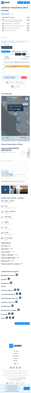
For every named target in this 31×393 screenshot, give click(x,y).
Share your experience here (22, 323)
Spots (15, 353)
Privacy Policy (12, 379)
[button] (25, 153)
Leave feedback (8, 47)
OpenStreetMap (22, 135)
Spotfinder (15, 356)
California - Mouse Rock (15, 106)
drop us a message (21, 378)
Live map (15, 351)
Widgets (15, 358)
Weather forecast (16, 51)
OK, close (27, 388)
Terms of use (18, 379)
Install (24, 77)
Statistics (24, 51)
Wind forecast (5, 51)
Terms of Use (16, 391)
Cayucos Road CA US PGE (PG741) (9, 149)
